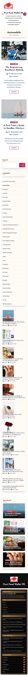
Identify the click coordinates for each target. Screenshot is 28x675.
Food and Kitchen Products (10, 225)
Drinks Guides (7, 201)
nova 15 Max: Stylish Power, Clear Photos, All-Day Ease (12, 415)
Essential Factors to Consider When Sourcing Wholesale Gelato (13, 359)
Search (5, 160)
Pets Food (5, 276)
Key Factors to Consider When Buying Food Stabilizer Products (13, 322)
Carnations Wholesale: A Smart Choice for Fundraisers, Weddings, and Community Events (14, 433)
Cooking (5, 193)
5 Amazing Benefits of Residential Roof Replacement (12, 650)
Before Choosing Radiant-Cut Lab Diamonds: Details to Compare (12, 378)
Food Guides (6, 236)
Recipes (5, 280)
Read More (14, 91)
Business (5, 189)
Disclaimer (5, 609)
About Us (4, 602)
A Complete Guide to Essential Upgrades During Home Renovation (13, 470)
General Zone (6, 248)
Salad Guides (6, 284)
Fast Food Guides (8, 217)
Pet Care (5, 272)
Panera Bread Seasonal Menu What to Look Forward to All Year (13, 487)
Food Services (7, 244)
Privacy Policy (5, 607)
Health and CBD (7, 252)
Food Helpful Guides (8, 240)
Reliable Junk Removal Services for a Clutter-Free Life (12, 645)
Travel (4, 300)
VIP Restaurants (7, 304)
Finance (5, 221)
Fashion (5, 213)
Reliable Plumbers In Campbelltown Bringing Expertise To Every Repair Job (14, 396)
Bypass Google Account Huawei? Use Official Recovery (13, 341)
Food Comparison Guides (10, 233)
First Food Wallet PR (13, 13)
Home (4, 256)
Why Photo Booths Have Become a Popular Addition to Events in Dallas (13, 479)
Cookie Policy (5, 612)
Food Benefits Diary (8, 229)
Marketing (5, 268)
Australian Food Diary (9, 181)
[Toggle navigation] (2, 14)
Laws (4, 260)
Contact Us (5, 604)
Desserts (5, 197)
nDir (10, 73)
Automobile (14, 64)
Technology (6, 296)
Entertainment (7, 209)
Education (6, 205)
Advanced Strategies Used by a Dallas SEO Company (14, 452)
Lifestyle (5, 264)
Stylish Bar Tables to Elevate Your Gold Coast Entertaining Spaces (13, 648)
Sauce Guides (6, 288)
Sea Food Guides (7, 292)
